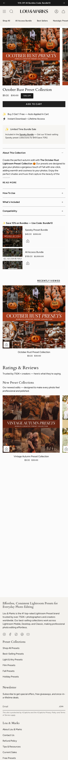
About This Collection (14, 152)
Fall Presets (9, 671)
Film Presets (9, 665)
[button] (11, 11)
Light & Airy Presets (13, 659)
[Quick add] (6, 345)
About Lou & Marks (12, 729)
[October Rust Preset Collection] (34, 316)
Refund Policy (10, 740)
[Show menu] (4, 11)
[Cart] (63, 11)
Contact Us (8, 735)
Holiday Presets (11, 676)
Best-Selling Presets (13, 653)
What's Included (11, 202)
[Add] (27, 241)
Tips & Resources (12, 746)
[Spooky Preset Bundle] (12, 236)
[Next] (63, 2)
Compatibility (10, 211)
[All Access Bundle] (12, 258)
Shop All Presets (11, 648)
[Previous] (4, 2)
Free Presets (9, 758)
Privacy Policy (51, 712)
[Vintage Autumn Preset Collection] (31, 424)
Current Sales (10, 752)
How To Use (9, 193)
